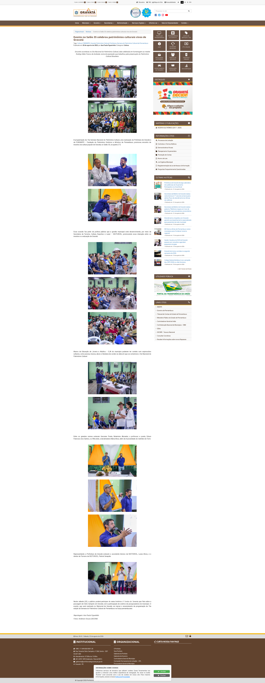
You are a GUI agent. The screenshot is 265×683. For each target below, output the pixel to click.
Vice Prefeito (118, 651)
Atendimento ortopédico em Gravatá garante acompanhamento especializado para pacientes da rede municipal (177, 237)
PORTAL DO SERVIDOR (172, 58)
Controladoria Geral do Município (124, 658)
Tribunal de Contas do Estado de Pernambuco (172, 330)
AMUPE (159, 323)
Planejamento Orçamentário (167, 168)
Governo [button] (97, 23)
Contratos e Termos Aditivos (167, 160)
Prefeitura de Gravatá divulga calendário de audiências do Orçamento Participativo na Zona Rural (177, 201)
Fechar (163, 675)
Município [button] (85, 23)
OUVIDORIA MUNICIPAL (173, 47)
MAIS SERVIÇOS (186, 68)
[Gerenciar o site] (190, 636)
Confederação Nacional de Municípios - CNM (171, 341)
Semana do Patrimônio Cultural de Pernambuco (132, 43)
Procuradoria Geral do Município (124, 663)
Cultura (79, 43)
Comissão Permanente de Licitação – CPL (127, 661)
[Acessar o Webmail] (187, 636)
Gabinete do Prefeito (120, 654)
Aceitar (163, 671)
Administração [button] (122, 23)
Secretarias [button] (108, 23)
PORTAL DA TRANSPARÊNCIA (159, 36)
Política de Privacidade (122, 677)
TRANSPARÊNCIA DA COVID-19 (173, 36)
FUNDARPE (86, 43)
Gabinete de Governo (121, 656)
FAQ (149, 2)
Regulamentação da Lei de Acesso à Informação (174, 182)
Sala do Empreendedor (170, 23)
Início (77, 23)
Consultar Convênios (164, 352)
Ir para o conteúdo (79, 2)
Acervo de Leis (162, 175)
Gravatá (93, 43)
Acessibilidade (171, 2)
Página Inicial (79, 32)
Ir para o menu (91, 2)
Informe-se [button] (153, 23)
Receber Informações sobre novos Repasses (171, 356)
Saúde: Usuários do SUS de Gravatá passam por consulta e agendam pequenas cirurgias (175, 259)
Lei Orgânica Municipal (165, 178)
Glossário (141, 2)
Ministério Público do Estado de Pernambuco (171, 334)
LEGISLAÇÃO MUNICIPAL (172, 69)
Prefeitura (113, 43)
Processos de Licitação (165, 157)
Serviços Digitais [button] (138, 23)
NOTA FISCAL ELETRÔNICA (159, 58)
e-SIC (159, 47)
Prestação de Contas (165, 171)
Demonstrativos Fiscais (165, 164)
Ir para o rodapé (112, 2)
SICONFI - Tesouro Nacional (166, 349)
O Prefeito (117, 649)
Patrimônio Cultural (102, 43)
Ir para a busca (101, 2)
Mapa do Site (158, 2)
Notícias (88, 32)
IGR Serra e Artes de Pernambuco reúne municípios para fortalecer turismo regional (177, 248)
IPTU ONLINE (186, 47)
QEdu (159, 345)
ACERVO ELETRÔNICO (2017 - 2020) (169, 144)
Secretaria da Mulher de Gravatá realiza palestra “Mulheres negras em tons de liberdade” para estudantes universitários (177, 225)
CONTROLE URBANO (186, 58)
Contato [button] (184, 23)
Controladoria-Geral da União (166, 338)
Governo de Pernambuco (165, 327)
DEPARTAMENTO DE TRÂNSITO (159, 69)
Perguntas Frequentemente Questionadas (172, 186)
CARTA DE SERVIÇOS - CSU (186, 36)
